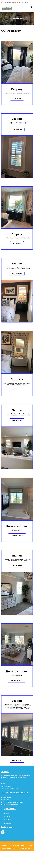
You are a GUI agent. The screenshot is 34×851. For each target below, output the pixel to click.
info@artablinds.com (11, 789)
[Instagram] (3, 832)
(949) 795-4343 (6, 786)
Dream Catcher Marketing (23, 848)
